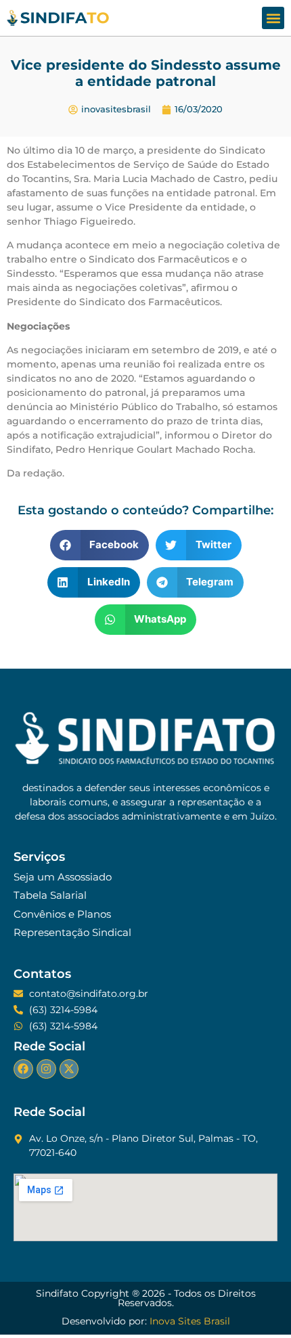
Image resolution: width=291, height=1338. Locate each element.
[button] (273, 18)
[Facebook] (23, 1069)
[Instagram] (46, 1069)
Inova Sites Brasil (190, 1321)
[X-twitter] (69, 1069)
